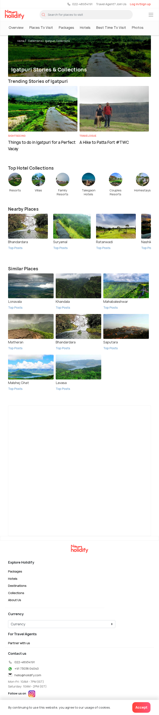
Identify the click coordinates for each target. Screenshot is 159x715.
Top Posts (15, 248)
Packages (66, 27)
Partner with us (19, 643)
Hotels (85, 27)
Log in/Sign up (140, 4)
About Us (14, 600)
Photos (137, 27)
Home (20, 41)
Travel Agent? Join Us (111, 4)
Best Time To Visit (111, 27)
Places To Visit (41, 27)
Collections (35, 41)
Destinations (17, 586)
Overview (16, 27)
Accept (141, 707)
